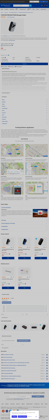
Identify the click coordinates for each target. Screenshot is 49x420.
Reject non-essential (22, 416)
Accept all (14, 416)
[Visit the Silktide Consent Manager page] (36, 416)
